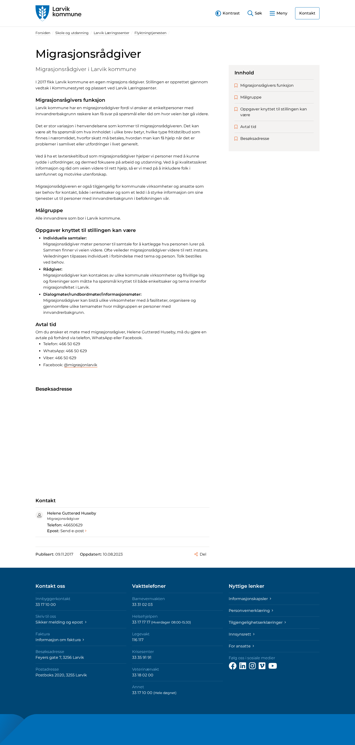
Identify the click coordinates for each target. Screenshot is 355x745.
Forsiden (43, 33)
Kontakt (307, 13)
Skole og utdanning (72, 33)
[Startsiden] (58, 13)
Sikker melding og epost (60, 622)
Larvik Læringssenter (111, 33)
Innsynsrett (240, 634)
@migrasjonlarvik (80, 365)
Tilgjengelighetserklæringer (256, 622)
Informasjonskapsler (249, 598)
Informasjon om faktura (59, 640)
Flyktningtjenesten (150, 33)
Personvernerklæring (250, 610)
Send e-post (72, 531)
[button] (227, 13)
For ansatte (240, 646)
